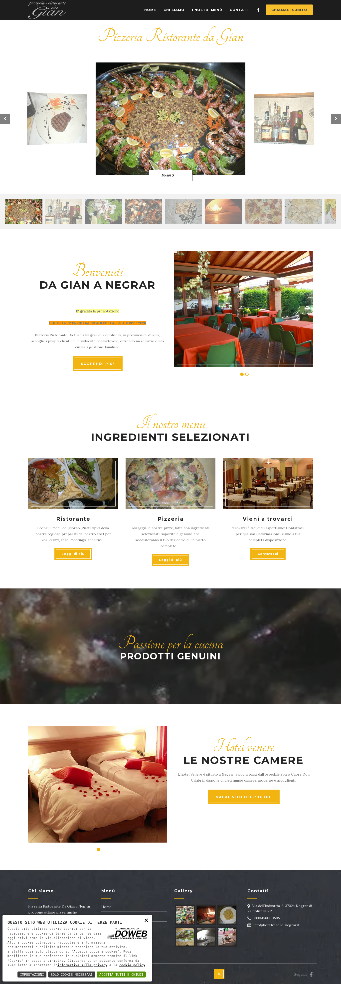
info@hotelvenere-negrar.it (276, 925)
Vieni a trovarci (268, 519)
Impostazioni (32, 975)
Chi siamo (174, 10)
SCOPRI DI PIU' (97, 364)
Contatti (240, 10)
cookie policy (132, 965)
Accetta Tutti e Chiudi (121, 975)
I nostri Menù (207, 10)
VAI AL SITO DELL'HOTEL (243, 797)
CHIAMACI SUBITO (289, 10)
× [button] (146, 920)
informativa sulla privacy (82, 965)
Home (150, 10)
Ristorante (73, 519)
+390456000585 (266, 918)
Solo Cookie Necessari (72, 975)
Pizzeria (171, 519)
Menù (167, 175)
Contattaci (268, 554)
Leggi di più (73, 554)
